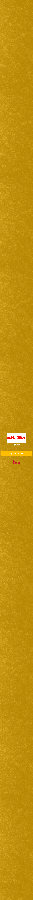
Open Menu (17, 453)
